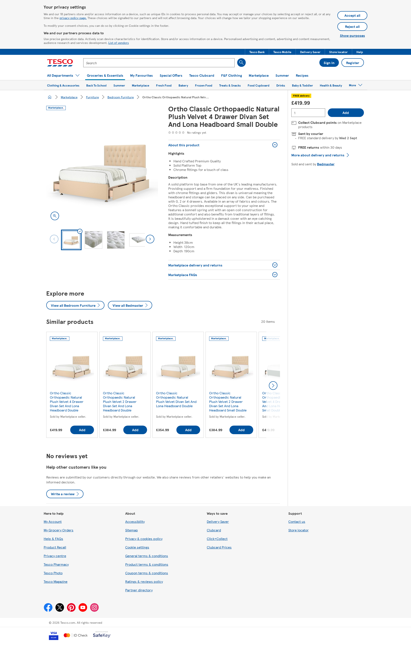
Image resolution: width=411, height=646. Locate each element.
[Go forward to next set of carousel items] (273, 385)
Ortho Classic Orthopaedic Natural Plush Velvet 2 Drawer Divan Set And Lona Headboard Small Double (228, 401)
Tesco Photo (53, 572)
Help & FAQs (53, 538)
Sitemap (131, 530)
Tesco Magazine (55, 581)
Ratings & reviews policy (144, 581)
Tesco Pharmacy (56, 564)
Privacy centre (55, 555)
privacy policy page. (73, 18)
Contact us (296, 521)
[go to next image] (150, 239)
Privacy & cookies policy (143, 538)
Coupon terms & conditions (146, 572)
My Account (53, 521)
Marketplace (69, 97)
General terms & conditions (146, 555)
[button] (257, 52)
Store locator (298, 530)
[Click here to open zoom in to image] (55, 216)
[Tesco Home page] (60, 63)
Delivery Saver (218, 521)
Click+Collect (217, 538)
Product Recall (55, 547)
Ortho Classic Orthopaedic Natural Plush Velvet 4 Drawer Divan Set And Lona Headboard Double (66, 401)
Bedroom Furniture (120, 97)
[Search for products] (241, 62)
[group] (72, 386)
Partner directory (139, 590)
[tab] (71, 240)
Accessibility (135, 521)
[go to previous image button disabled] (54, 239)
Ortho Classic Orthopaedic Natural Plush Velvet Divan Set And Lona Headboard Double (176, 399)
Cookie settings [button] (137, 547)
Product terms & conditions (146, 564)
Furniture (92, 97)
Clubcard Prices (219, 547)
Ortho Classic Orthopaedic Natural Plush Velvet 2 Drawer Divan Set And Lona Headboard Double (120, 401)
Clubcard (214, 530)
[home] (49, 97)
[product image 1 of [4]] (102, 168)
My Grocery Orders (58, 530)
